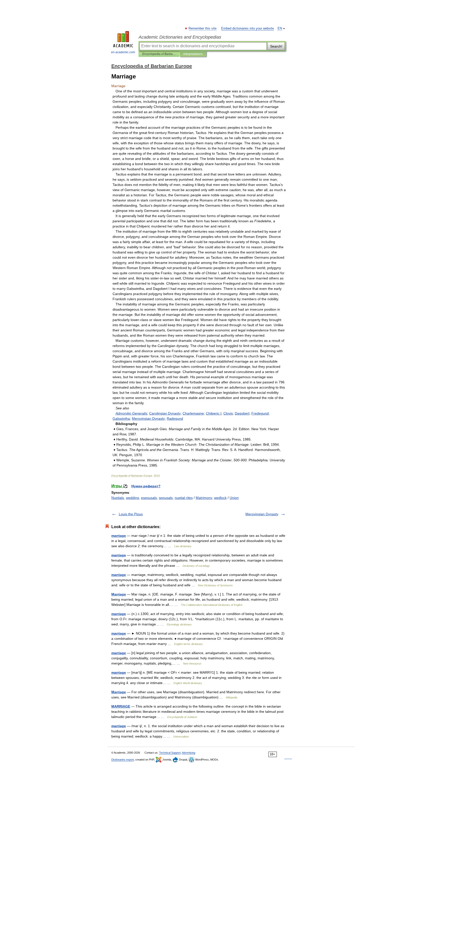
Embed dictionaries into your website (247, 28)
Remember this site (202, 28)
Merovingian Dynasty (261, 514)
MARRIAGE (120, 706)
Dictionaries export (122, 759)
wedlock (220, 498)
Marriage (118, 594)
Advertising (188, 752)
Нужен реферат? (146, 486)
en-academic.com (123, 52)
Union (234, 498)
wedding (132, 498)
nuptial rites (184, 498)
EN (280, 28)
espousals (149, 498)
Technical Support (170, 752)
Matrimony (204, 498)
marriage (118, 536)
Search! (276, 46)
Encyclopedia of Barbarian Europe (159, 54)
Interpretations (193, 54)
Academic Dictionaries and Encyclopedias (180, 37)
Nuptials (117, 498)
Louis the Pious (131, 514)
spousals (166, 498)
